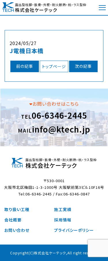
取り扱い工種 (16, 209)
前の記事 (24, 66)
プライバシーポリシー (74, 230)
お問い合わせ (16, 230)
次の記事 (83, 66)
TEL (54, 115)
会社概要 (13, 220)
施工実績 (62, 209)
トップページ (54, 66)
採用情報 (62, 220)
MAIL (54, 129)
